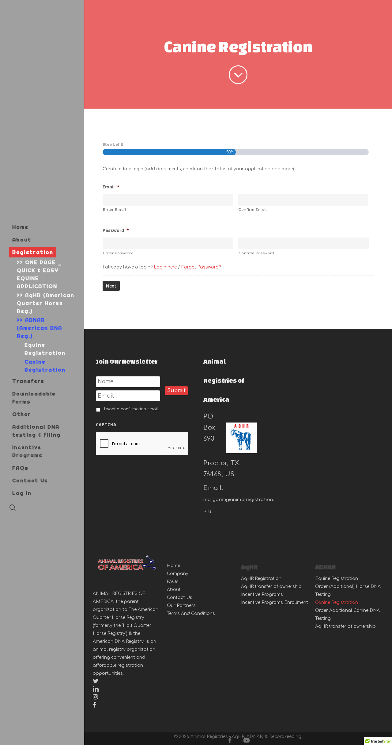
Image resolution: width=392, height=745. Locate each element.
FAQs (173, 581)
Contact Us (179, 597)
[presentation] (142, 444)
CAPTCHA (106, 424)
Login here (165, 267)
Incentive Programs (262, 594)
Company (177, 573)
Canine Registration (336, 602)
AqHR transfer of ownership (271, 586)
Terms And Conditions (191, 613)
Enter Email (114, 210)
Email (111, 187)
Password (116, 230)
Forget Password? (201, 267)
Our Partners (181, 605)
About (174, 589)
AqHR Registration (261, 578)
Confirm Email (252, 210)
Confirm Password (257, 253)
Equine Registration (336, 578)
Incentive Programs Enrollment (274, 602)
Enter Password (118, 253)
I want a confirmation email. (131, 409)
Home (173, 565)
